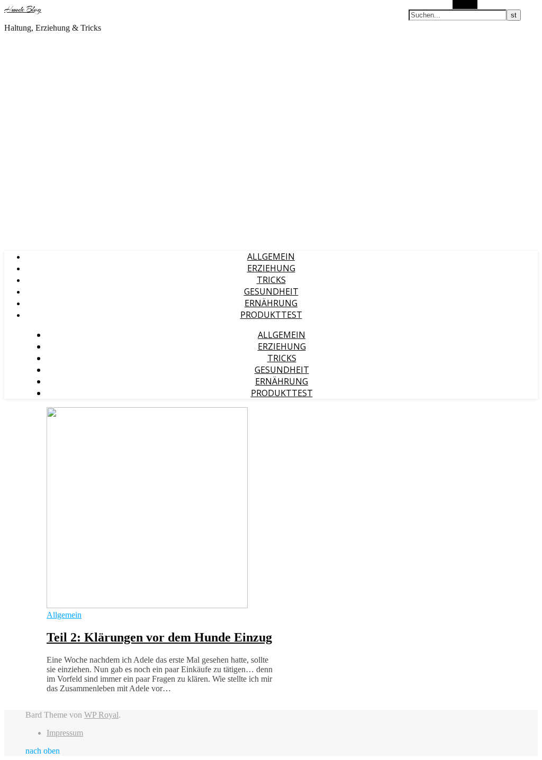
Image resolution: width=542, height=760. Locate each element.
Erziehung (271, 268)
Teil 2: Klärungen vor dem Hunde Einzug (159, 637)
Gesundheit (271, 291)
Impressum (65, 732)
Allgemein (271, 256)
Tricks (271, 280)
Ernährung (271, 303)
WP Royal (101, 714)
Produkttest (271, 315)
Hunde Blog (22, 9)
